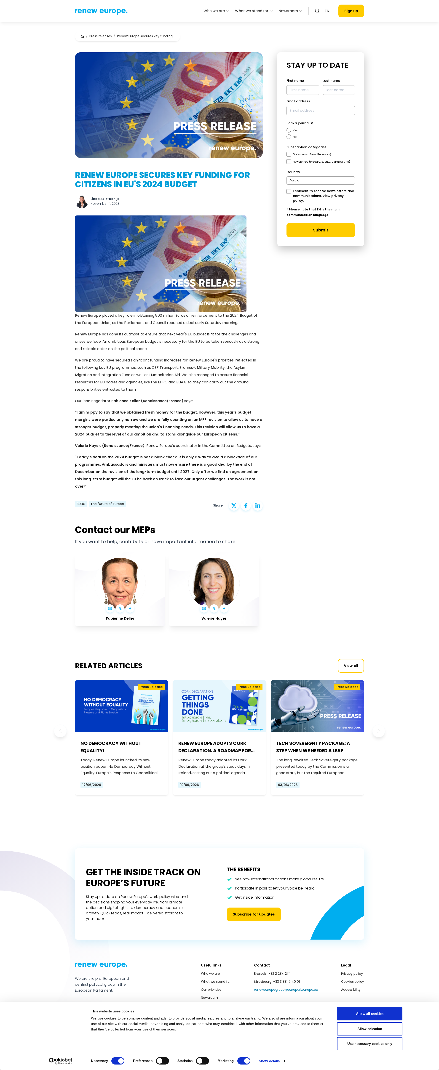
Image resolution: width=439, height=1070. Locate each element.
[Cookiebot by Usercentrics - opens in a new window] (61, 1061)
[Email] (110, 608)
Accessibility (351, 989)
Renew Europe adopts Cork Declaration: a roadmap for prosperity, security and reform (214, 747)
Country (293, 172)
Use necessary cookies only (369, 1044)
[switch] (162, 1061)
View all (351, 665)
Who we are (214, 10)
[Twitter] (120, 608)
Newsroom (288, 10)
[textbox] (294, 180)
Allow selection (369, 1029)
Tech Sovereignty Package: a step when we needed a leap (313, 747)
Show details (269, 1061)
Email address (298, 101)
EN (327, 10)
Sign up (351, 10)
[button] (60, 731)
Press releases (100, 36)
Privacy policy (352, 973)
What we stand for (251, 10)
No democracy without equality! (111, 747)
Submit (320, 230)
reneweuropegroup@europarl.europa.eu (286, 989)
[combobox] (320, 180)
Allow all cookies (369, 1014)
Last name (331, 80)
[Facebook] (130, 608)
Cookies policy (352, 981)
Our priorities (211, 989)
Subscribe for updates (254, 914)
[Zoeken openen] (317, 11)
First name (295, 80)
